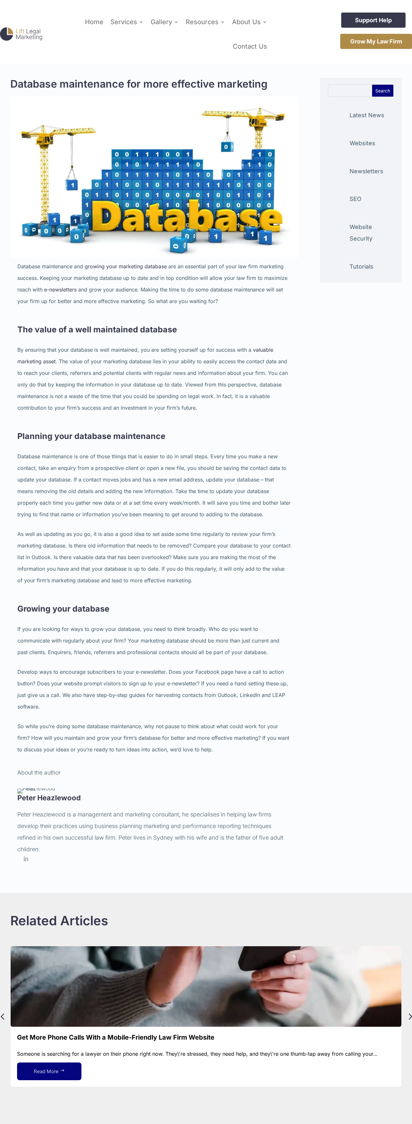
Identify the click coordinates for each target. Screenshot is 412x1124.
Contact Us (250, 46)
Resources (202, 22)
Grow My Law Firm (376, 41)
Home (94, 22)
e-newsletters (60, 289)
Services (123, 22)
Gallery (161, 22)
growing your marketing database (126, 266)
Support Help (373, 20)
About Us (246, 22)
